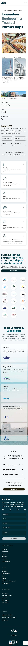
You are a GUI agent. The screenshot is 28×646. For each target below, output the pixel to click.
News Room (5, 551)
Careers (4, 554)
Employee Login (6, 561)
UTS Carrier (5, 593)
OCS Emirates (5, 600)
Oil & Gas (4, 571)
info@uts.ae (5, 620)
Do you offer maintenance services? (10, 475)
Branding (4, 556)
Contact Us (14, 489)
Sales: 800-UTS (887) (7, 615)
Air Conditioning (6, 573)
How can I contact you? (9, 469)
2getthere (4, 598)
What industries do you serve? (11, 465)
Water (3, 576)
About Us (4, 549)
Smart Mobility (5, 583)
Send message (14, 538)
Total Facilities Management (9, 581)
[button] (25, 2)
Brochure (4, 559)
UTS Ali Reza (5, 603)
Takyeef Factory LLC (7, 595)
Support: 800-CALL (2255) (8, 617)
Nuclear (4, 578)
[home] (3, 2)
